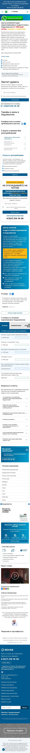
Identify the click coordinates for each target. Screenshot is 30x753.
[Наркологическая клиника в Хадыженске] (15, 11)
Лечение (4, 325)
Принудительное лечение (8, 472)
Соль (3, 490)
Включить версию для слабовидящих (12, 653)
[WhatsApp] (8, 589)
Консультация (15, 99)
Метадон (4, 484)
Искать (24, 707)
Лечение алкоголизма (7, 690)
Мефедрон (5, 481)
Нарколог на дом (6, 702)
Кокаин (4, 500)
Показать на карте (15, 731)
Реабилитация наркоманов (9, 687)
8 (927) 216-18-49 (17, 7)
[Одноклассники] (4, 589)
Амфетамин (5, 497)
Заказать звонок (15, 212)
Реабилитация (16, 325)
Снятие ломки (5, 478)
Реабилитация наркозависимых (10, 469)
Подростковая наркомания (9, 475)
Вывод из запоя (5, 699)
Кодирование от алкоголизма (10, 696)
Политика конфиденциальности (9, 675)
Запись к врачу (6, 662)
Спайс (3, 494)
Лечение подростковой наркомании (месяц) (14, 334)
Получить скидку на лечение (15, 313)
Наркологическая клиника (8, 682)
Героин (4, 487)
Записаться (15, 174)
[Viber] (6, 589)
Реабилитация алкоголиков (9, 693)
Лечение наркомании (10, 466)
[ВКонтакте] (2, 589)
